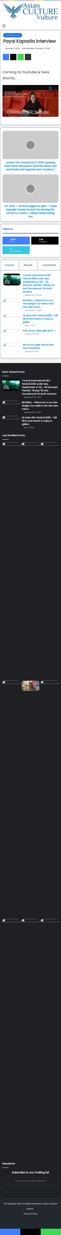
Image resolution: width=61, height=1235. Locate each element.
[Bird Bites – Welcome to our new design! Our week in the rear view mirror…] (11, 305)
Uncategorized (12, 35)
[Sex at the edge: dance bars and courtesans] (11, 349)
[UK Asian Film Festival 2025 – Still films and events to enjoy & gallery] (11, 320)
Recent (28, 265)
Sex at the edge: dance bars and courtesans (38, 346)
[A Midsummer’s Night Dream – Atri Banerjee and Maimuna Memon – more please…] (31, 924)
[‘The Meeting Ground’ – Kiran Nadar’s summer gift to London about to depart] (50, 560)
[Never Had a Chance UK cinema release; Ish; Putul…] (11, 799)
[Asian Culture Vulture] (30, 12)
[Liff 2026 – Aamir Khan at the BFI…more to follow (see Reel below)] (11, 925)
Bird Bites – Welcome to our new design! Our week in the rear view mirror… (38, 304)
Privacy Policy (30, 1213)
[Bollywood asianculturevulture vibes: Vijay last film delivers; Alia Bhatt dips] (31, 686)
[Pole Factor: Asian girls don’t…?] (11, 335)
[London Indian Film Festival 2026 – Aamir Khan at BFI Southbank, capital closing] (50, 1037)
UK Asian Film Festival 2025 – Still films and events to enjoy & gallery (40, 319)
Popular (9, 265)
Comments (49, 265)
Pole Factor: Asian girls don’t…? (39, 330)
